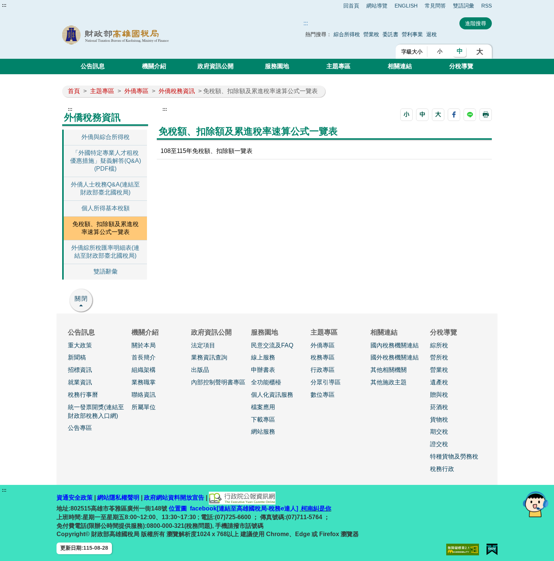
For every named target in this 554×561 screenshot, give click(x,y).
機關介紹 (154, 66)
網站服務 (263, 431)
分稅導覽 (461, 66)
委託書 (390, 34)
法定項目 (203, 345)
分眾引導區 (326, 382)
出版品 (200, 370)
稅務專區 (323, 357)
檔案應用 (263, 407)
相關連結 (400, 66)
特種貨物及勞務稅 (454, 456)
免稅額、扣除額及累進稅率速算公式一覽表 (105, 228)
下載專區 (263, 419)
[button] (406, 115)
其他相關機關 (388, 370)
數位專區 (323, 394)
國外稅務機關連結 (394, 357)
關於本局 (144, 345)
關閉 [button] (81, 298)
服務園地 (277, 66)
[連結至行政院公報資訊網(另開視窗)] (242, 497)
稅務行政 (442, 469)
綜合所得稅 (347, 34)
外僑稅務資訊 (177, 91)
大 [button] (479, 51)
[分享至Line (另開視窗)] (470, 115)
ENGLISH (406, 6)
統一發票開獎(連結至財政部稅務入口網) (96, 411)
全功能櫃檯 (266, 382)
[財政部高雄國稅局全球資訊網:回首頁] (148, 35)
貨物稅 (439, 419)
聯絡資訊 (144, 394)
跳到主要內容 (20, 5)
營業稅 (371, 34)
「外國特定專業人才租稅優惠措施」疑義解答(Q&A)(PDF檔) (105, 161)
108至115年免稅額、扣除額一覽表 (207, 151)
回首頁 (351, 6)
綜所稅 (439, 345)
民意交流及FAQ (272, 345)
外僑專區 (136, 91)
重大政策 (80, 345)
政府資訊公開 (215, 66)
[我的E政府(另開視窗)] (492, 549)
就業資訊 (80, 382)
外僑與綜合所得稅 (105, 137)
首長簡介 (144, 357)
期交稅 (439, 431)
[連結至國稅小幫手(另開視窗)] (535, 504)
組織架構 (144, 370)
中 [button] (460, 51)
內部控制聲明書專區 (218, 382)
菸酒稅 (439, 407)
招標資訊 (80, 370)
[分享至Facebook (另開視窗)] (454, 115)
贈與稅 (439, 394)
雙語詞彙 (463, 6)
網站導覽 (376, 6)
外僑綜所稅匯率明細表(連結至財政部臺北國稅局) (105, 252)
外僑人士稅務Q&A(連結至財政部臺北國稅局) (105, 188)
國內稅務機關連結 (394, 345)
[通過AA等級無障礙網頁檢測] (462, 549)
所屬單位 (144, 407)
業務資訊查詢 (209, 357)
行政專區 (323, 370)
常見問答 (435, 6)
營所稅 (439, 357)
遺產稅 (439, 382)
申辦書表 (263, 370)
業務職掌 (144, 382)
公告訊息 (93, 66)
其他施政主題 (388, 382)
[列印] (485, 115)
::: (4, 5)
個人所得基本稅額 (105, 208)
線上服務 (263, 357)
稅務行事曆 (83, 394)
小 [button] (439, 51)
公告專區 (80, 428)
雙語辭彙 (105, 271)
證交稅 (439, 444)
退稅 (431, 34)
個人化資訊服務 (272, 394)
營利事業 (412, 34)
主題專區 (338, 66)
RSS (486, 6)
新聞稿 (77, 357)
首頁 (74, 91)
